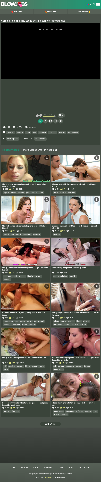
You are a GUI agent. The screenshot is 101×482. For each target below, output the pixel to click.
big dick (6, 192)
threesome (70, 366)
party (96, 411)
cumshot (10, 132)
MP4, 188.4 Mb (40, 139)
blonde (13, 192)
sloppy (34, 366)
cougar (22, 321)
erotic (55, 192)
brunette (42, 132)
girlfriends (79, 411)
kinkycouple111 (12, 139)
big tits (30, 276)
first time (15, 411)
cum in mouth (16, 234)
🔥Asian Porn (50, 12)
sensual (61, 366)
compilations (73, 132)
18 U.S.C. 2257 (84, 468)
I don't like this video (40, 115)
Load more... (50, 424)
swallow (20, 132)
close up (86, 321)
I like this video (37, 115)
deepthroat (27, 234)
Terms (60, 468)
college (56, 321)
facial (28, 132)
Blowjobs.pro (48, 478)
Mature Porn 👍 (84, 12)
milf (15, 276)
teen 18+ (52, 132)
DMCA (71, 468)
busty (10, 276)
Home (13, 468)
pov (34, 132)
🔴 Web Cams (16, 12)
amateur (62, 132)
